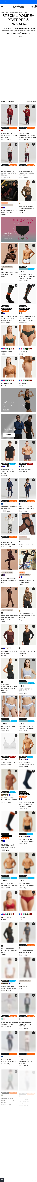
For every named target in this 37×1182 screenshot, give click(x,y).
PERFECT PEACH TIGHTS (26, 544)
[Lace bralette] (9, 335)
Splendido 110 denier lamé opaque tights (8, 579)
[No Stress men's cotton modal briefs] (27, 743)
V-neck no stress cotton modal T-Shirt (9, 987)
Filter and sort (8, 101)
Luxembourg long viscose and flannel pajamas (26, 173)
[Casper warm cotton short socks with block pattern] (9, 293)
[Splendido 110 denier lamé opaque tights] (9, 559)
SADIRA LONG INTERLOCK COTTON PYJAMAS (9, 1023)
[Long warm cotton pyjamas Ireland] (27, 932)
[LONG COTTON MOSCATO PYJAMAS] (27, 1116)
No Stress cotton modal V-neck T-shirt (9, 799)
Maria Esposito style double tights (9, 212)
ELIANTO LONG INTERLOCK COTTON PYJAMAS (25, 1061)
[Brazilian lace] (27, 367)
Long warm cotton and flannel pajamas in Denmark (9, 135)
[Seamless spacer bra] (9, 743)
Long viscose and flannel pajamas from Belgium (9, 173)
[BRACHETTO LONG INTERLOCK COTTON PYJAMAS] (27, 1003)
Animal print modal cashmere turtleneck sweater (27, 616)
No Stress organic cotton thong (8, 728)
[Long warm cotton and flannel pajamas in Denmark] (9, 115)
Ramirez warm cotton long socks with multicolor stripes (27, 318)
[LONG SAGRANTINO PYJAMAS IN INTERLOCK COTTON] (9, 1116)
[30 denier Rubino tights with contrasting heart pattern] (9, 597)
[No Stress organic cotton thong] (9, 706)
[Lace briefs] (27, 335)
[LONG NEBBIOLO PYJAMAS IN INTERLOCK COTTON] (27, 1153)
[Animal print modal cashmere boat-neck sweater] (27, 190)
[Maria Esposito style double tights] (9, 190)
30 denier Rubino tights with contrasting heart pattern (9, 618)
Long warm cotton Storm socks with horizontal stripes (8, 846)
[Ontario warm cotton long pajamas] (9, 488)
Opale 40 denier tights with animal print (9, 273)
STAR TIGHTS (23, 986)
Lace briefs (23, 352)
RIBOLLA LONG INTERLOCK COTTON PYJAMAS (25, 1099)
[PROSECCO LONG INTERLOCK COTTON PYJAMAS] (9, 1153)
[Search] (32, 7)
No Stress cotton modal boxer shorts (26, 841)
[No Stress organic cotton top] (27, 668)
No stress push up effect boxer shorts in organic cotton (27, 276)
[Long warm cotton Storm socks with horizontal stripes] (9, 821)
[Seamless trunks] (27, 450)
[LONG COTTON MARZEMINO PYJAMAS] (9, 1041)
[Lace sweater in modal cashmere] (27, 634)
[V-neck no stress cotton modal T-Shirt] (9, 968)
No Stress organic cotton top (25, 690)
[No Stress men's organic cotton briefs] (9, 863)
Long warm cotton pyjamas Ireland (26, 952)
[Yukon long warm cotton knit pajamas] (27, 488)
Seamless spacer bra (8, 762)
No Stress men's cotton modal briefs (26, 763)
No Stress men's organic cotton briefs (9, 884)
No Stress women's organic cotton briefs (27, 728)
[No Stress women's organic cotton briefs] (27, 706)
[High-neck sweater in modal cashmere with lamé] (9, 932)
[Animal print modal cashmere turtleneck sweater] (27, 597)
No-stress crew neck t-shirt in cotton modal (9, 471)
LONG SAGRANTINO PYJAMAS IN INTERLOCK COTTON (9, 1136)
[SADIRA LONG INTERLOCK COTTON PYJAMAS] (9, 1003)
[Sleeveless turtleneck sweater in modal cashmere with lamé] (9, 668)
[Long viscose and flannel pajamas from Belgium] (9, 152)
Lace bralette (6, 352)
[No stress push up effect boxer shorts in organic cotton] (27, 253)
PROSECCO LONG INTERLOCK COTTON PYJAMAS (8, 1174)
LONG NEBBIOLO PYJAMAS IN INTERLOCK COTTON (27, 1173)
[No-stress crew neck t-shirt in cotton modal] (9, 450)
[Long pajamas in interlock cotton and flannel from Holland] (27, 115)
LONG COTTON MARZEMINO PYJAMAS (8, 1060)
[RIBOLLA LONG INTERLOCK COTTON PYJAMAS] (27, 1078)
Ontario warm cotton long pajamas (9, 508)
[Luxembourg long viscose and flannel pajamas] (27, 152)
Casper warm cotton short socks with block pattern (9, 318)
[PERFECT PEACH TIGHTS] (27, 524)
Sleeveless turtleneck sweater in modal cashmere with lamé (9, 688)
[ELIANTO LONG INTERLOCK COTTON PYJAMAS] (27, 1041)
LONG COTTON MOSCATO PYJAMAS (27, 1136)
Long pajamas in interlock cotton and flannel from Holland (27, 135)
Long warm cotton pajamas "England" (8, 543)
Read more (18, 37)
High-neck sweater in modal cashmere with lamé (9, 951)
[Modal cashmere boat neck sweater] (9, 634)
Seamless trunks (25, 469)
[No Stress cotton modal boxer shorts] (27, 821)
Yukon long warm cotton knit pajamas (26, 508)
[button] (2, 1180)
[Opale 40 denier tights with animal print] (9, 253)
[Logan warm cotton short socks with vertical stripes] (27, 779)
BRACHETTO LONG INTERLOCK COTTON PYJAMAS (25, 1024)
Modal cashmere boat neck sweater (9, 652)
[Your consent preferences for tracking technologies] (34, 1179)
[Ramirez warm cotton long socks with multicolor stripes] (27, 293)
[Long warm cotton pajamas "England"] (9, 524)
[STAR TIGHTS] (27, 968)
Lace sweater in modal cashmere (27, 652)
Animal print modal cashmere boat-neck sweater (26, 208)
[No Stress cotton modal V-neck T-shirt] (9, 779)
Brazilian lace (24, 383)
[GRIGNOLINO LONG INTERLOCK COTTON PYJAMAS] (9, 1078)
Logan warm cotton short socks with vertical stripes (26, 804)
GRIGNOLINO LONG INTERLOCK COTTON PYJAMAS (8, 1099)
